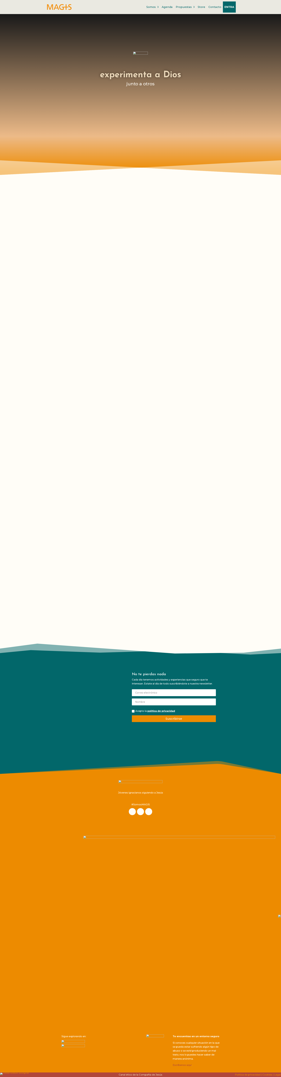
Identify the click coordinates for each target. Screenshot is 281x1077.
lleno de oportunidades (96, 275)
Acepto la (155, 711)
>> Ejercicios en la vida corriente (166, 302)
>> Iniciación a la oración (162, 294)
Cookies (267, 1074)
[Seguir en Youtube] (140, 811)
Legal (277, 1074)
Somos (151, 7)
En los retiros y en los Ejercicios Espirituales (173, 275)
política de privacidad (161, 711)
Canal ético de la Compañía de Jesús (140, 1074)
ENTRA (229, 7)
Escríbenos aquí (182, 1065)
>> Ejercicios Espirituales (78, 294)
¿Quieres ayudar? (90, 687)
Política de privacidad (248, 1074)
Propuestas (184, 7)
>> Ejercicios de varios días (163, 298)
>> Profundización (75, 302)
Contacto (214, 7)
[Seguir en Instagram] (132, 811)
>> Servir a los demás (76, 298)
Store (201, 7)
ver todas (125, 302)
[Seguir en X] (148, 811)
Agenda (167, 7)
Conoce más (90, 731)
